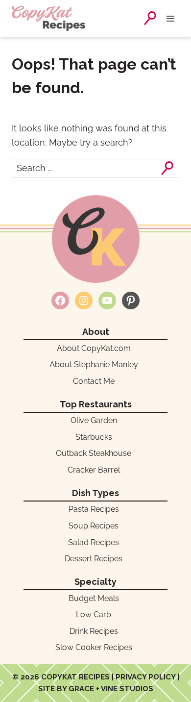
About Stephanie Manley (93, 364)
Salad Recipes (93, 542)
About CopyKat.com (94, 348)
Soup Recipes (94, 525)
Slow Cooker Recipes (93, 647)
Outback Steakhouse (93, 453)
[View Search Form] (150, 18)
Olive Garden (94, 420)
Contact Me (94, 381)
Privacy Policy (145, 677)
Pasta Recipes (94, 509)
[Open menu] (172, 18)
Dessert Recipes (93, 558)
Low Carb (93, 614)
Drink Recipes (94, 631)
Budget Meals (94, 598)
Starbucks (93, 437)
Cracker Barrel (94, 470)
